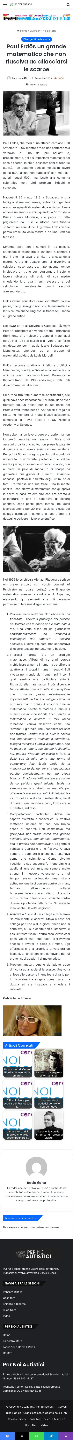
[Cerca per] (68, 5)
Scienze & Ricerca (14, 1303)
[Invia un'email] (25, 78)
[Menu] (5, 5)
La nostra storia (13, 1341)
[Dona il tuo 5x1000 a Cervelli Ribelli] (36, 17)
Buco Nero (9, 1309)
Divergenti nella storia (43, 30)
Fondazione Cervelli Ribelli (19, 1347)
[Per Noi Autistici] (21, 4)
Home (23, 30)
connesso (24, 1227)
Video (6, 1315)
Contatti (8, 1353)
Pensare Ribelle (12, 1291)
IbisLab (62, 1412)
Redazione (18, 78)
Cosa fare (9, 1297)
